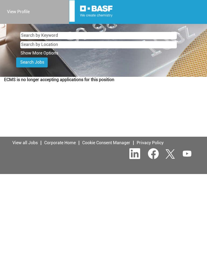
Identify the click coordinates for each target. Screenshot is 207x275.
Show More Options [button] (39, 53)
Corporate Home (60, 142)
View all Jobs (25, 142)
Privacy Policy (150, 142)
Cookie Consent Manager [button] (106, 142)
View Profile (18, 11)
